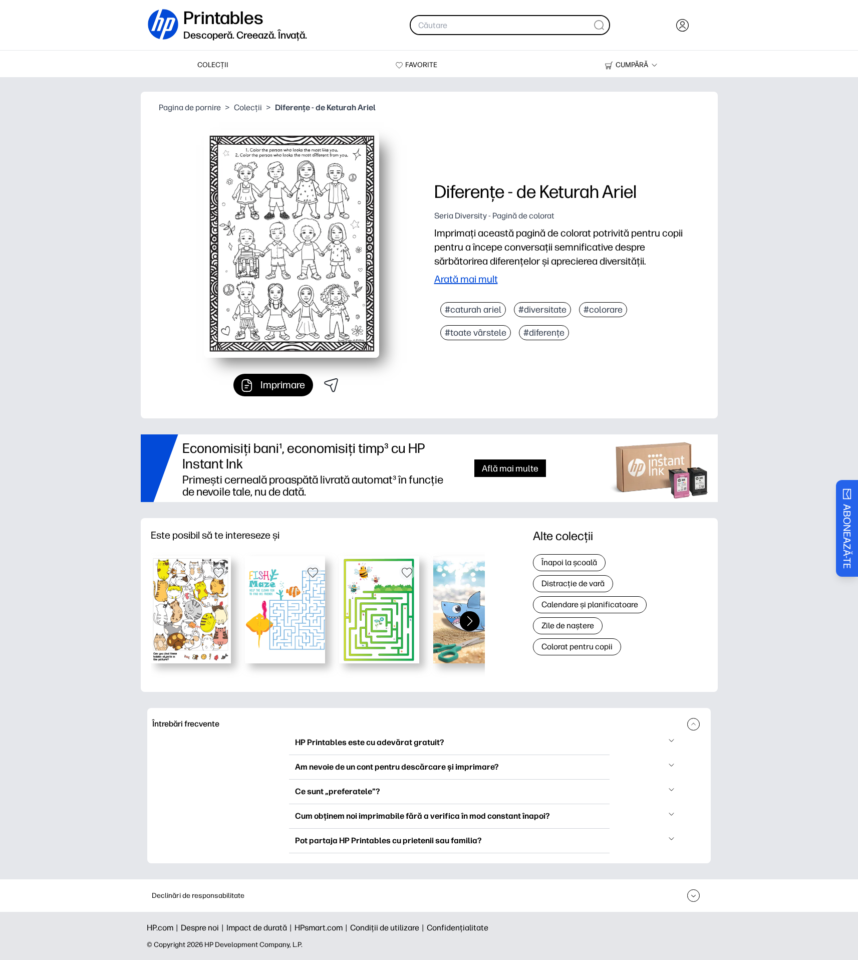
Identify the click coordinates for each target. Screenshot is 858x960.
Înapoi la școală (569, 562)
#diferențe (543, 332)
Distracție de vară (573, 583)
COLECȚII (212, 65)
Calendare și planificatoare (589, 604)
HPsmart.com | (322, 927)
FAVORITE (421, 65)
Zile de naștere (567, 625)
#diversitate (542, 309)
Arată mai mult (466, 279)
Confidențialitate (457, 927)
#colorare (603, 309)
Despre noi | (203, 927)
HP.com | (164, 927)
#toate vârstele (475, 332)
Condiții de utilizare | (388, 927)
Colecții (248, 107)
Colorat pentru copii (577, 646)
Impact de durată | (260, 927)
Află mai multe (510, 468)
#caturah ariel (473, 309)
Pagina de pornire (190, 107)
